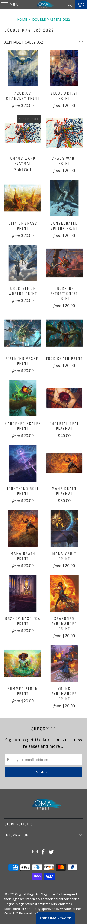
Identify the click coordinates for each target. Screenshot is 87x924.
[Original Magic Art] (43, 4)
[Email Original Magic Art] (35, 852)
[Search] (69, 4)
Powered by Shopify (33, 913)
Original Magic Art (27, 894)
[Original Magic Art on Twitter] (51, 852)
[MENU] (2, 4)
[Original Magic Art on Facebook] (43, 852)
